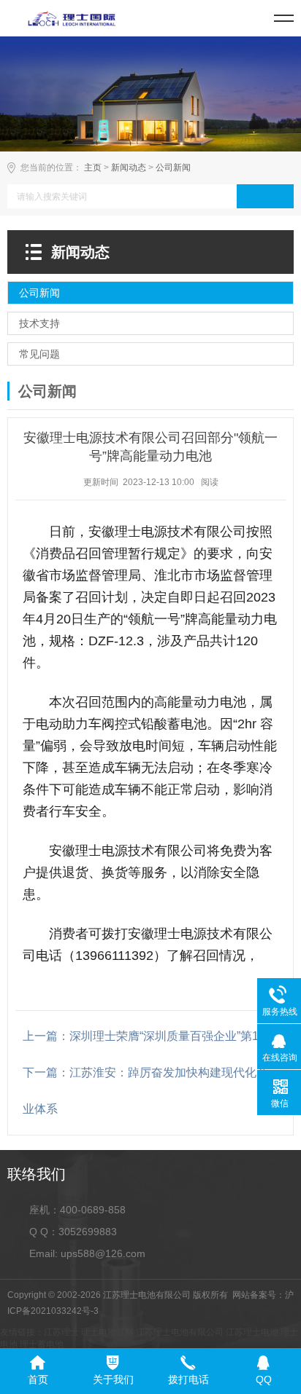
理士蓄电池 (42, 1344)
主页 (93, 167)
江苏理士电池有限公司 (180, 1332)
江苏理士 (61, 1332)
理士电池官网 (107, 1332)
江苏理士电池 (252, 1332)
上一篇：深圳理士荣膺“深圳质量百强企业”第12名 (150, 1036)
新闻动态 (128, 167)
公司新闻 (173, 167)
